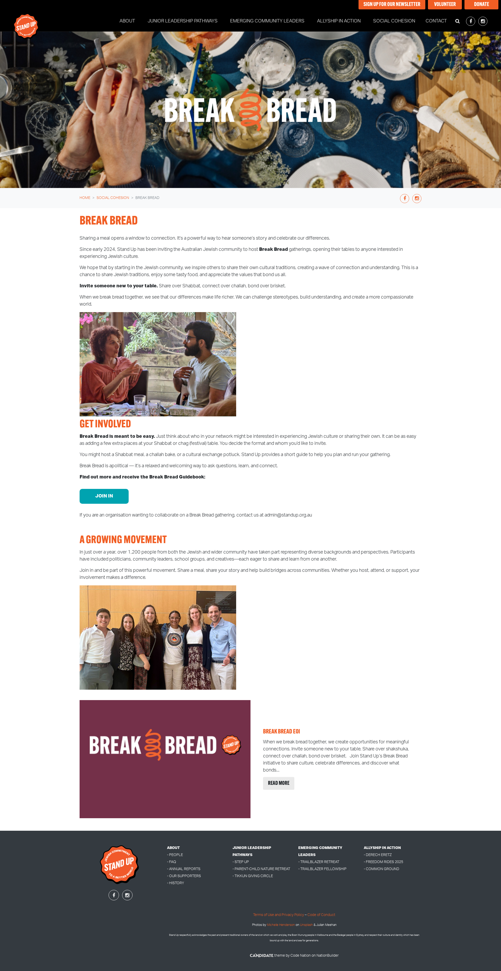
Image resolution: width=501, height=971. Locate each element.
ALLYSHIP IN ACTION (382, 848)
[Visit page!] (471, 21)
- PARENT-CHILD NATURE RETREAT (261, 869)
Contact (436, 21)
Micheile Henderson (281, 925)
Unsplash (306, 925)
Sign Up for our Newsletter (391, 4)
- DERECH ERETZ (378, 855)
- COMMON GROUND (381, 869)
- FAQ (171, 862)
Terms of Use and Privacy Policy (278, 915)
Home (85, 198)
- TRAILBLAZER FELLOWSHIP (322, 869)
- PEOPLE (175, 855)
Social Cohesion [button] (397, 21)
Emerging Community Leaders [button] (267, 21)
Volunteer (445, 4)
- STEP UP (240, 862)
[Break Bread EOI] (165, 759)
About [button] (127, 21)
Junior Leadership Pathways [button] (183, 21)
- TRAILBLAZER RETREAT (318, 862)
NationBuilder (328, 955)
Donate (481, 4)
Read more (278, 783)
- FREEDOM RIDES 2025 (383, 862)
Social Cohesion (113, 198)
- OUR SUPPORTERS (184, 876)
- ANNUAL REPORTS (183, 869)
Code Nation (300, 955)
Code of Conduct (321, 915)
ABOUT (173, 848)
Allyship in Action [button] (339, 21)
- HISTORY (175, 883)
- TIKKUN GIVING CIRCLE (252, 876)
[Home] (26, 22)
